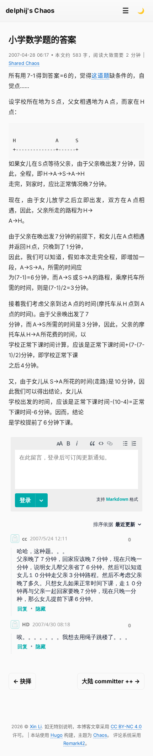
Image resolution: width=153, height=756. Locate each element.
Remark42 (74, 743)
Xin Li (36, 726)
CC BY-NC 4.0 (126, 726)
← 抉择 (22, 681)
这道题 (100, 75)
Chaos (100, 735)
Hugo (57, 735)
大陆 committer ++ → (111, 681)
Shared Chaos (24, 63)
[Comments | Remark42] (76, 546)
